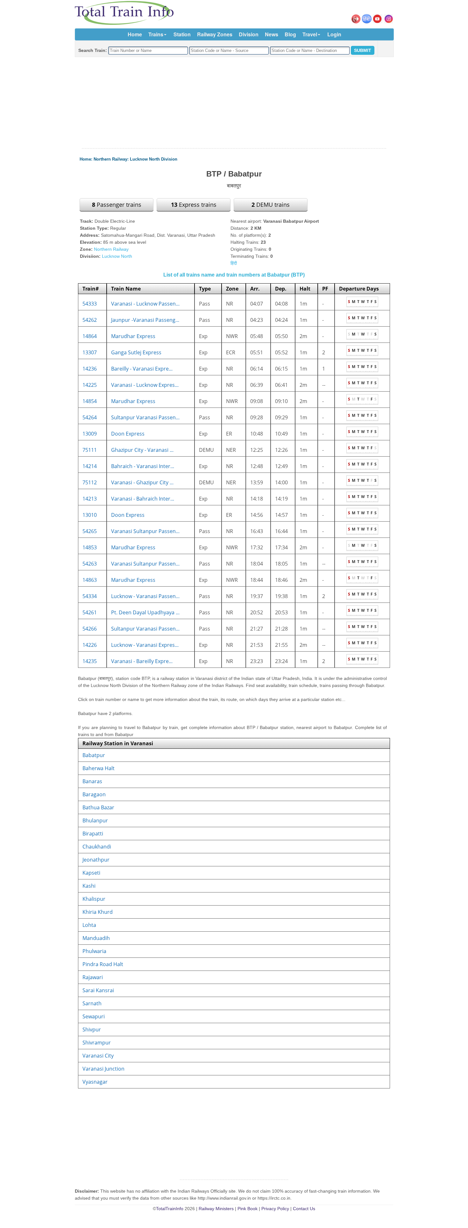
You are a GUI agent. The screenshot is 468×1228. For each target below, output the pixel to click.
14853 (89, 547)
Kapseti (91, 872)
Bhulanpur (95, 820)
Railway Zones (214, 34)
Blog (290, 34)
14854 (89, 401)
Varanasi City (98, 1055)
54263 (89, 563)
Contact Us (304, 1208)
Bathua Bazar (98, 807)
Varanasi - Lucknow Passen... (145, 303)
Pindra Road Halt (102, 964)
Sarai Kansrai (98, 990)
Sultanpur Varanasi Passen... (145, 417)
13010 (89, 514)
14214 (89, 466)
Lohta (89, 924)
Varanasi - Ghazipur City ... (142, 482)
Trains (155, 34)
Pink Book (248, 1208)
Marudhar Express (133, 336)
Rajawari (92, 977)
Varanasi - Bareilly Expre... (142, 661)
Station (182, 34)
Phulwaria (94, 951)
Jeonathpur (96, 859)
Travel (309, 34)
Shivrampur (96, 1042)
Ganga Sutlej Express (136, 352)
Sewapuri (93, 1016)
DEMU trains (271, 204)
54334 (89, 596)
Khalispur (93, 898)
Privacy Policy (275, 1208)
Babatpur (93, 755)
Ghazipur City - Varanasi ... (142, 449)
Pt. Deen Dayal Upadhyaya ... (145, 612)
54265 (89, 531)
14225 (89, 384)
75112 (89, 482)
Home (135, 34)
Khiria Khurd (97, 911)
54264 (89, 417)
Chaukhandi (96, 846)
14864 (89, 336)
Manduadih (96, 938)
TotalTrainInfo (169, 1208)
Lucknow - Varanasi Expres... (145, 644)
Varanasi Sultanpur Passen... (145, 531)
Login (334, 34)
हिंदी (233, 263)
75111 (89, 449)
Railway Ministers (216, 1208)
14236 (89, 368)
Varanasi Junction (103, 1068)
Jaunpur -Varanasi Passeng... (145, 319)
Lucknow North (117, 256)
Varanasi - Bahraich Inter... (142, 498)
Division (249, 34)
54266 (89, 628)
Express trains (193, 204)
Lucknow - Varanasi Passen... (145, 596)
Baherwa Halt (98, 768)
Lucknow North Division (153, 159)
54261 (89, 612)
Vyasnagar (95, 1081)
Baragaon (94, 794)
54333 (89, 303)
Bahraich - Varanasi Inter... (142, 466)
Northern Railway (110, 159)
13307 (89, 352)
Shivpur (91, 1029)
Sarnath (92, 1003)
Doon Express (128, 433)
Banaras (92, 781)
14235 (89, 661)
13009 (89, 433)
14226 (89, 644)
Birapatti (92, 833)
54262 (89, 319)
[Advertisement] (234, 103)
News (271, 34)
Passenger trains (116, 204)
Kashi (89, 885)
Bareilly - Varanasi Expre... (142, 368)
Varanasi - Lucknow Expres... (145, 384)
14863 (89, 579)
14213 (89, 498)
